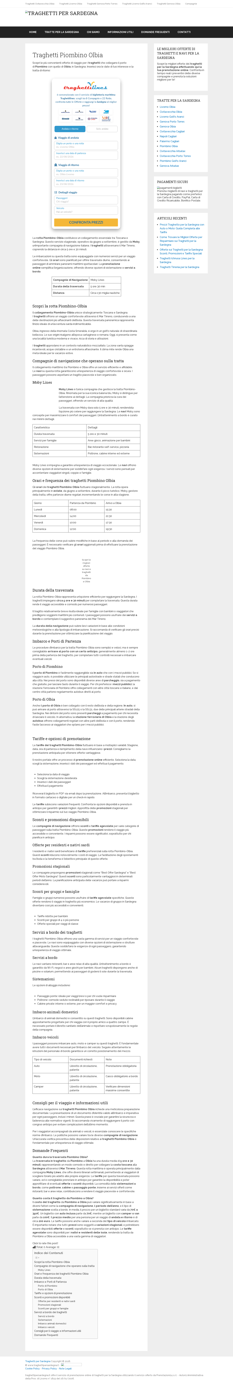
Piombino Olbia (169, 146)
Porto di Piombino (47, 1285)
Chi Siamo (93, 32)
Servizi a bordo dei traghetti (50, 1312)
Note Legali (65, 1368)
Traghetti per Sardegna (37, 1361)
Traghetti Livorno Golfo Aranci (137, 4)
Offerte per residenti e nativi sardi (56, 1301)
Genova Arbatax (169, 165)
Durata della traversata (47, 1277)
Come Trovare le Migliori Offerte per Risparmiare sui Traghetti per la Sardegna (181, 241)
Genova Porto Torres (172, 121)
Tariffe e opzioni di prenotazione (53, 1293)
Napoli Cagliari (168, 136)
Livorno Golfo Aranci (172, 116)
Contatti (184, 32)
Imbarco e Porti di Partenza (50, 1281)
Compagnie (191, 4)
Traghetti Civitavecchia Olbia (39, 4)
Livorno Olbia (167, 106)
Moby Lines (44, 1270)
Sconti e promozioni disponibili (52, 1297)
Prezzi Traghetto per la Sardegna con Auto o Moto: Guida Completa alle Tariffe (182, 228)
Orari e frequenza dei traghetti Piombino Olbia (61, 1273)
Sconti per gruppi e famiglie (53, 1308)
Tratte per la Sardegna (62, 32)
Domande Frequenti (155, 32)
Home (33, 32)
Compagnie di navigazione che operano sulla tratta (64, 1265)
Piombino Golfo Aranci (173, 160)
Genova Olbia (168, 126)
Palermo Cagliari (169, 141)
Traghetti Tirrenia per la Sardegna (179, 267)
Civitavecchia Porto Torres (175, 156)
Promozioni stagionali (49, 1304)
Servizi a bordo (46, 1316)
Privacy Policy (49, 1368)
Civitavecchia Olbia (171, 111)
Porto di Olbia (45, 1289)
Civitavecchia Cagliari (172, 131)
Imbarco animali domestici (52, 1323)
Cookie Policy (32, 1368)
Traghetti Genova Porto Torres (102, 4)
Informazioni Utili (120, 32)
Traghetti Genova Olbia (168, 4)
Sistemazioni (45, 1320)
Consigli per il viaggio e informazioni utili (57, 1330)
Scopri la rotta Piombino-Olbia (52, 1262)
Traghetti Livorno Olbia (70, 4)
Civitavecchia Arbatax (172, 151)
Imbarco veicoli (46, 1327)
